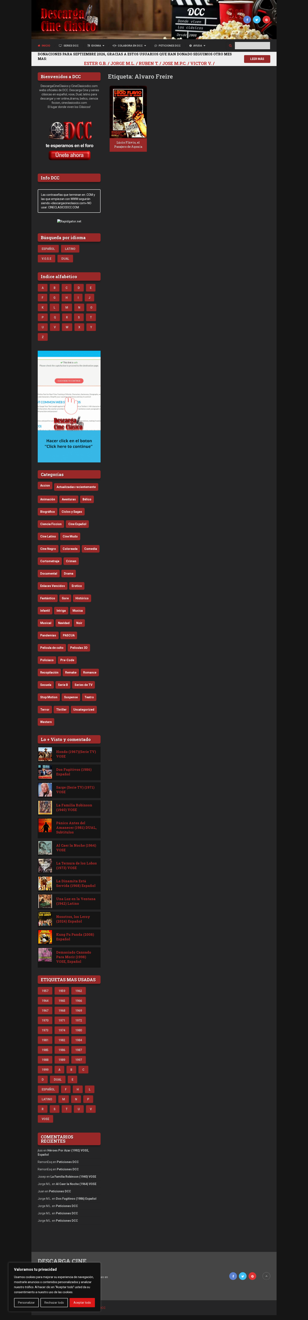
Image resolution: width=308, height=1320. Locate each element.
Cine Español (77, 524)
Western (46, 722)
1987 (78, 1050)
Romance (89, 672)
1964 (45, 1000)
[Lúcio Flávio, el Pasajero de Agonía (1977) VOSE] (128, 112)
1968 (61, 1010)
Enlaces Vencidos (52, 586)
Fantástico (47, 598)
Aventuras (69, 499)
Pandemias (48, 635)
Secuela (45, 685)
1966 (78, 1000)
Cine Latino (48, 536)
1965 (61, 1000)
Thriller (61, 709)
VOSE (45, 1119)
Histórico (82, 598)
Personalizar (26, 1302)
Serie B (63, 685)
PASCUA (69, 635)
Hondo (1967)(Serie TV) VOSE (76, 753)
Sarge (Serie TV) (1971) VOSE (75, 789)
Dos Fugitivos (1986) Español (74, 771)
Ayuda (197, 45)
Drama (68, 573)
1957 (45, 991)
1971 (61, 1020)
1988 (45, 1060)
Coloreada (70, 548)
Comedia (90, 548)
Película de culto (51, 647)
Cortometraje (49, 561)
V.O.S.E (46, 258)
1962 (78, 991)
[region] (54, 1287)
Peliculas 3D (79, 647)
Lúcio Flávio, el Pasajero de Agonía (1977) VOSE (128, 146)
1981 (45, 1040)
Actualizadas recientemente (76, 487)
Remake (70, 672)
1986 (61, 1050)
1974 (61, 1030)
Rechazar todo (54, 1302)
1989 (61, 1060)
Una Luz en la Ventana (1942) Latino (76, 901)
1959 (61, 991)
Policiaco (47, 660)
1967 (45, 1010)
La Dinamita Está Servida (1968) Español (76, 883)
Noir (79, 623)
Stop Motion (48, 697)
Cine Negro (48, 548)
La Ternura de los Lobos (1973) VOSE (76, 865)
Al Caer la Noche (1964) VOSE (76, 847)
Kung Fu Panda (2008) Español (75, 936)
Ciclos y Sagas (72, 511)
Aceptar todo (82, 1302)
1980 (78, 1030)
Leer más (257, 59)
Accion (45, 485)
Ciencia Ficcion (51, 524)
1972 (78, 1020)
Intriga (61, 610)
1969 (78, 1010)
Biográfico (47, 511)
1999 (45, 1069)
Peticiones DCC (169, 45)
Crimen (71, 561)
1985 (45, 1050)
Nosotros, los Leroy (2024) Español (73, 918)
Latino (70, 249)
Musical (45, 623)
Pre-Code (67, 660)
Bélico (87, 499)
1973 (45, 1030)
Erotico (77, 586)
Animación (47, 499)
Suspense (71, 697)
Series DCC (71, 45)
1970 (45, 1020)
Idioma (96, 45)
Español (48, 249)
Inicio (45, 45)
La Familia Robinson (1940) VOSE (74, 807)
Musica (77, 610)
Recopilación (49, 672)
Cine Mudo (70, 536)
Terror (44, 709)
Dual (65, 258)
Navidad (64, 623)
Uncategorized (83, 709)
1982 (61, 1040)
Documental (48, 573)
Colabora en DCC (130, 45)
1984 (78, 1040)
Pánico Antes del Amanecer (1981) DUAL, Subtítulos (76, 827)
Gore (65, 598)
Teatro (89, 697)
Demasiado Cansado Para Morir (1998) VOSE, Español (73, 957)
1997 (78, 1060)
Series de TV (83, 685)
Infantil (45, 610)
